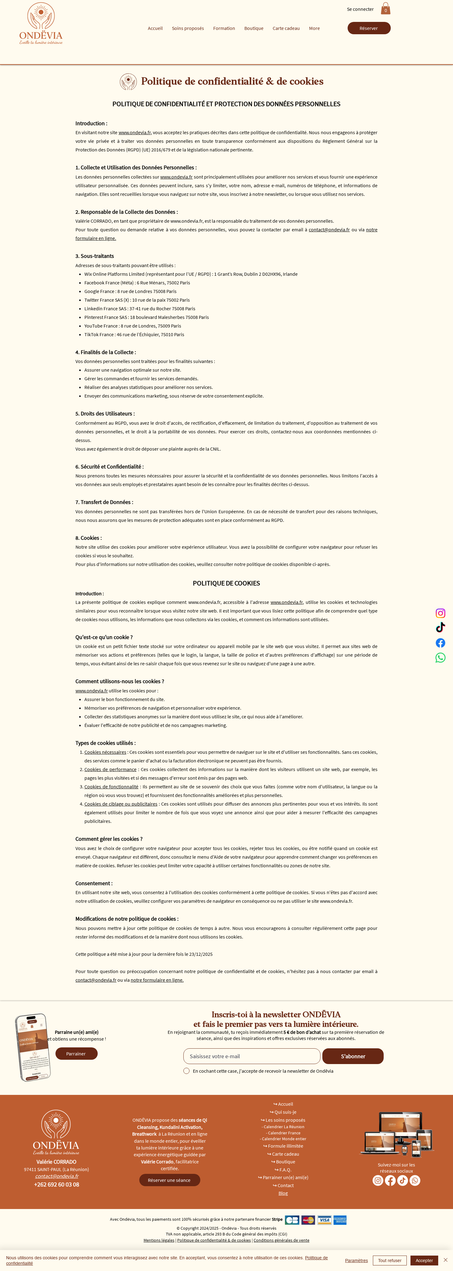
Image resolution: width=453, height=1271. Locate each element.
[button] (386, 8)
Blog (283, 1193)
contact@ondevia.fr (329, 229)
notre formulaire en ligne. (157, 980)
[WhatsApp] (440, 657)
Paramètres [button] (356, 1260)
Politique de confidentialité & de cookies (214, 1240)
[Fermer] (445, 1260)
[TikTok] (440, 628)
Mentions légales (159, 1240)
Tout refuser (390, 1260)
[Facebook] (440, 643)
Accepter (424, 1260)
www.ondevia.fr (135, 132)
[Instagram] (440, 613)
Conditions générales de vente (281, 1240)
